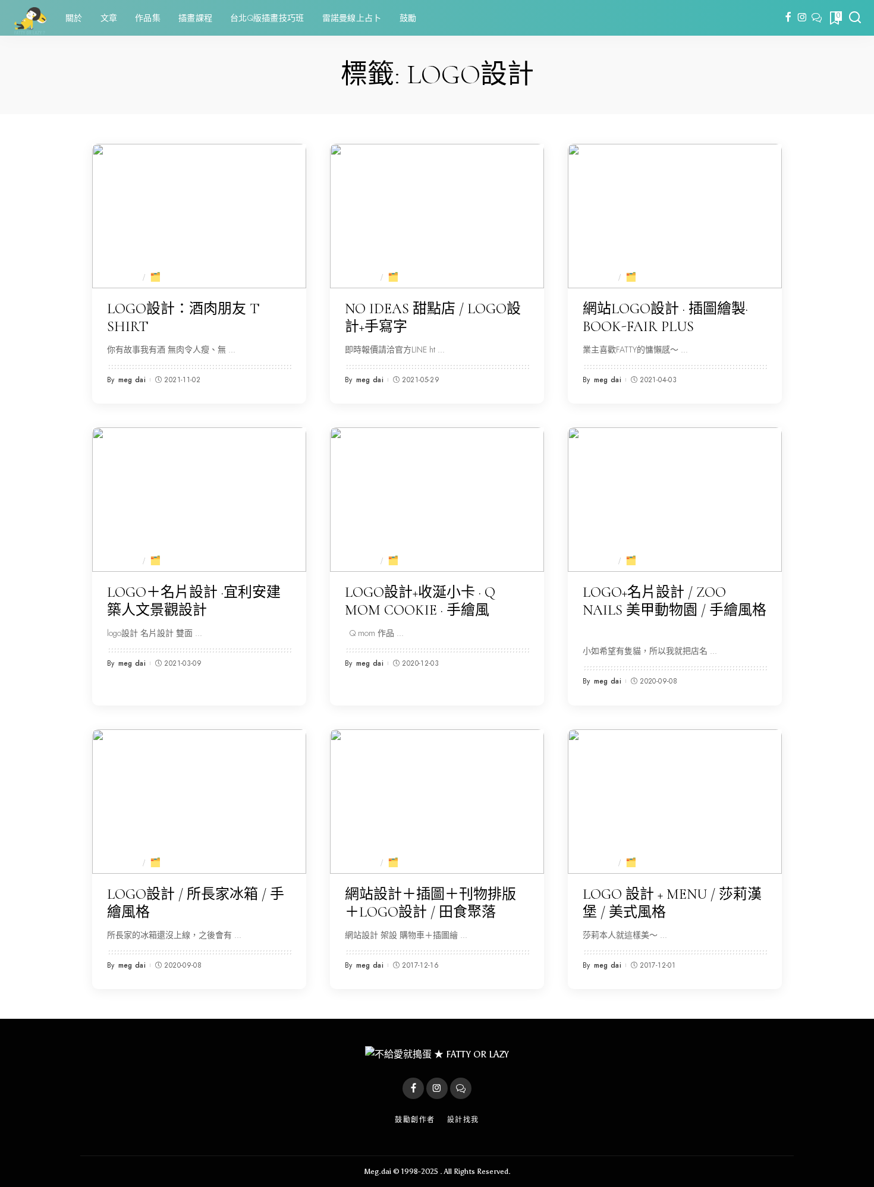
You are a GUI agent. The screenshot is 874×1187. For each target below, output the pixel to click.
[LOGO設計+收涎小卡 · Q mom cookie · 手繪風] (437, 499)
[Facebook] (788, 18)
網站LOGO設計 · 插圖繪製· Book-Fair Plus (665, 317)
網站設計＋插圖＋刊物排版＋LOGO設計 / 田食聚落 (430, 903)
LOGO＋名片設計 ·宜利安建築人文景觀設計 (194, 601)
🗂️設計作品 (176, 276)
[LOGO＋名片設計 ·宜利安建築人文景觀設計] (199, 499)
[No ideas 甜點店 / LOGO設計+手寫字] (437, 216)
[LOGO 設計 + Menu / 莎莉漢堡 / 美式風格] (675, 801)
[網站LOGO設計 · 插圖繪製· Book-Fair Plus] (675, 216)
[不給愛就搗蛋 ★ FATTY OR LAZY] (30, 18)
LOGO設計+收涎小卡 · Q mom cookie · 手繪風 (420, 601)
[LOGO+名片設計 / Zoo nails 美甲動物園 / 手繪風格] (675, 499)
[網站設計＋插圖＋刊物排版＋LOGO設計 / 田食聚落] (437, 801)
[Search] (855, 18)
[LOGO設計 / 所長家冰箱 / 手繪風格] (199, 801)
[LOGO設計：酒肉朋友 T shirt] (199, 216)
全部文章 (119, 276)
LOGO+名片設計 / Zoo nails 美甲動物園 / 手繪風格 (674, 601)
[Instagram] (802, 18)
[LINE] (817, 18)
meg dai (132, 379)
